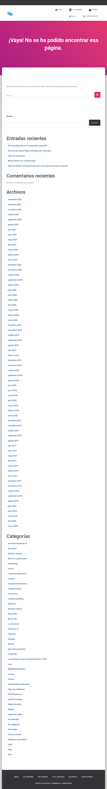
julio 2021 (12, 230)
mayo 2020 (12, 300)
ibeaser (11, 644)
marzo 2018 (13, 406)
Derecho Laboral (15, 609)
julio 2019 (12, 350)
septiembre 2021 (15, 220)
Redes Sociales (14, 704)
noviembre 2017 (15, 426)
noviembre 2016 (15, 486)
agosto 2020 (13, 285)
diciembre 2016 (14, 481)
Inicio (60, 10)
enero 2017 (12, 476)
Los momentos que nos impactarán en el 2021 (27, 659)
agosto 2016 (13, 501)
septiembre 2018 (15, 375)
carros (11, 569)
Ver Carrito (43, 777)
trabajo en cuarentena (17, 739)
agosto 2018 (13, 380)
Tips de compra (14, 734)
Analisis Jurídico (15, 554)
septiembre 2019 (15, 340)
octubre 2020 (13, 275)
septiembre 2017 (15, 436)
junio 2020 (12, 295)
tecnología (12, 729)
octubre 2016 (13, 491)
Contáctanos (91, 16)
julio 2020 (12, 290)
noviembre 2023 (15, 199)
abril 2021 (12, 245)
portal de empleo (15, 699)
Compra (11, 579)
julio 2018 (12, 385)
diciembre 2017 (14, 420)
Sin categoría (13, 724)
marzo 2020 (13, 310)
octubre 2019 (13, 335)
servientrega (13, 719)
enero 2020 (12, 320)
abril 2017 (12, 461)
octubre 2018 (13, 370)
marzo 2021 (13, 250)
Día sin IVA (12, 614)
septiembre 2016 (15, 496)
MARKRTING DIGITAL (16, 669)
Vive (9, 754)
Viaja (10, 750)
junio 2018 (12, 390)
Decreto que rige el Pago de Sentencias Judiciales (29, 151)
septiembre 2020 (15, 280)
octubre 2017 (13, 431)
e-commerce (13, 624)
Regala (11, 709)
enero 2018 (12, 416)
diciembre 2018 (14, 360)
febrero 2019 (13, 355)
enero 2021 (12, 260)
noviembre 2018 (15, 365)
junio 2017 (12, 451)
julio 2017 (12, 446)
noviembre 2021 (15, 210)
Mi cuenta (73, 777)
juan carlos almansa (16, 649)
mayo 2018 (12, 395)
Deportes (12, 604)
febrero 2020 (13, 315)
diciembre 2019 (14, 325)
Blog (74, 16)
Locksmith (12, 654)
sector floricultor (15, 714)
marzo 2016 (13, 526)
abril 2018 (12, 400)
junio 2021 (12, 235)
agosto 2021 (13, 225)
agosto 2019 (13, 345)
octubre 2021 (13, 215)
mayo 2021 (12, 240)
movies (11, 674)
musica (11, 679)
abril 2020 (12, 305)
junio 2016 (12, 511)
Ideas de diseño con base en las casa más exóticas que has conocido (38, 166)
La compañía (77, 10)
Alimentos (12, 548)
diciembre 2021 (14, 204)
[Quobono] (10, 13)
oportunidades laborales (18, 684)
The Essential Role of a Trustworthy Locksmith (27, 146)
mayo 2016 (12, 516)
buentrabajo (13, 564)
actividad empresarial (17, 543)
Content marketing (15, 599)
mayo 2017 (12, 456)
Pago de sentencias (16, 156)
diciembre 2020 (14, 265)
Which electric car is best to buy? (22, 161)
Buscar (10, 116)
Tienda (94, 10)
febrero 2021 (13, 255)
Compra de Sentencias (17, 584)
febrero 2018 (13, 410)
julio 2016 (12, 506)
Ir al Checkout (58, 777)
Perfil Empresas (15, 694)
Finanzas (12, 634)
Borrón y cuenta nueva (17, 559)
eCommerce (13, 629)
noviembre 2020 (15, 270)
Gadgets (11, 639)
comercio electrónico (17, 574)
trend (10, 744)
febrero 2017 (13, 471)
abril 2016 (12, 521)
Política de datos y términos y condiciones (53, 783)
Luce (10, 664)
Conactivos (12, 594)
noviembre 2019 (15, 330)
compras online (14, 589)
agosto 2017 (13, 441)
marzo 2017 (13, 466)
